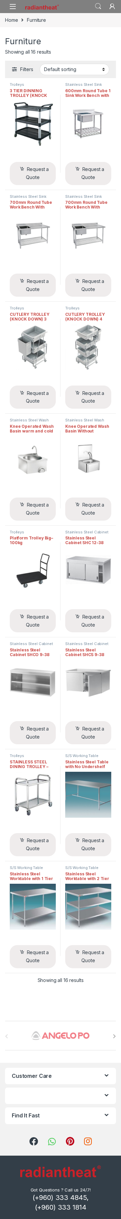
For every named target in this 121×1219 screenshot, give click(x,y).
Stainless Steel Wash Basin (29, 422)
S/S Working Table (81, 755)
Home (11, 20)
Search (98, 6)
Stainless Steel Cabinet (87, 532)
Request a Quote (37, 173)
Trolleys (17, 84)
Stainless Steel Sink (83, 84)
